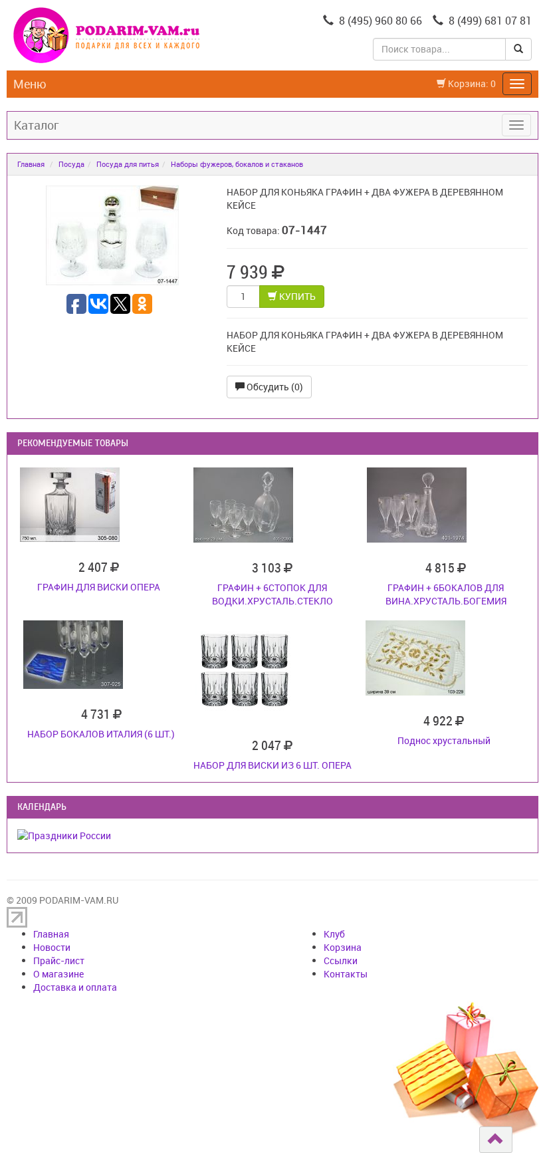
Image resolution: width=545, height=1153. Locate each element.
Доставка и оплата (75, 987)
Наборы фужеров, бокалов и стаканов (237, 164)
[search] (518, 49)
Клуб (334, 934)
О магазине (58, 973)
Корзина (343, 947)
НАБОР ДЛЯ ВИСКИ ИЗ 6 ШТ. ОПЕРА (272, 765)
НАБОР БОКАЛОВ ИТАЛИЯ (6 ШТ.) (101, 733)
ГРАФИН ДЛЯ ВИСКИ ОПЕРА (98, 586)
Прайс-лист (58, 960)
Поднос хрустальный (443, 740)
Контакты (346, 973)
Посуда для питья (127, 164)
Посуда (71, 164)
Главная (31, 164)
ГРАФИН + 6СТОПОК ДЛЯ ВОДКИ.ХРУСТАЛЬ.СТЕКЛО (272, 594)
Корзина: (471, 83)
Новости (51, 947)
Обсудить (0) (274, 386)
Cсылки (341, 960)
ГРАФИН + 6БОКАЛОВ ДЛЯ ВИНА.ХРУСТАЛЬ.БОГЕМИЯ (445, 594)
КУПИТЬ (296, 296)
